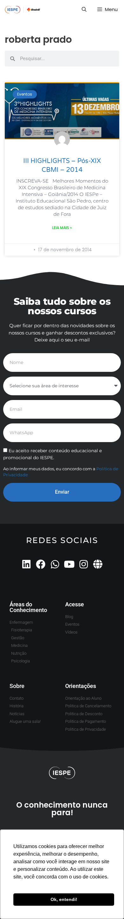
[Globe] (98, 564)
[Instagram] (83, 564)
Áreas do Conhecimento (28, 607)
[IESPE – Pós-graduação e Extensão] (22, 9)
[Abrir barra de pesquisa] (84, 9)
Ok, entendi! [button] (64, 899)
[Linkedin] (26, 564)
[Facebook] (40, 564)
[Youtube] (69, 564)
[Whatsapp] (55, 564)
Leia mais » (62, 227)
